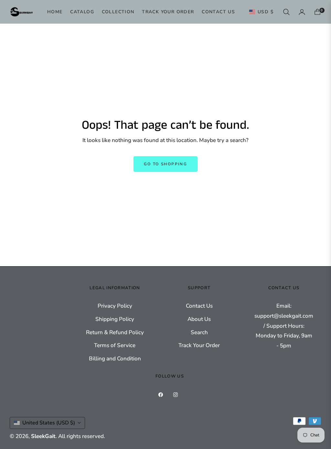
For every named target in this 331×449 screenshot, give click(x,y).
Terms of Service (114, 345)
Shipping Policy (114, 319)
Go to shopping (165, 164)
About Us (199, 319)
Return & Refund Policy (115, 332)
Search (199, 332)
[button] (286, 12)
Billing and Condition (115, 358)
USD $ (265, 12)
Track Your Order (199, 345)
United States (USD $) (48, 422)
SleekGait (43, 436)
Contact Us (199, 306)
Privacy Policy (115, 306)
